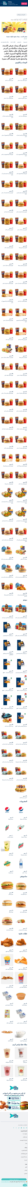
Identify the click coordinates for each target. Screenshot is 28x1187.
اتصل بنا (25, 1160)
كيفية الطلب (25, 1137)
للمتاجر (26, 1170)
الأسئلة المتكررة (24, 1150)
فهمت (25, 1185)
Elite (26, 1143)
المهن (26, 1167)
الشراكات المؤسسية (23, 1140)
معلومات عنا (25, 1133)
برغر (17, 18)
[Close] (1, 3)
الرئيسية (25, 18)
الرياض (20, 18)
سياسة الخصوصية (24, 1156)
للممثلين (25, 1173)
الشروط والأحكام (24, 1153)
